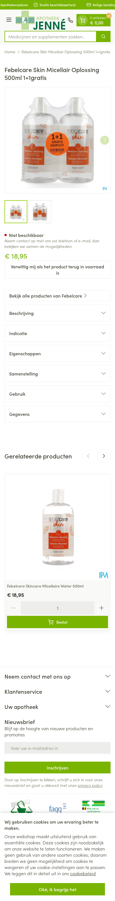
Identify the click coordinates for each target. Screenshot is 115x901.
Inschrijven (57, 767)
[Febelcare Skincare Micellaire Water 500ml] (57, 527)
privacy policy (90, 785)
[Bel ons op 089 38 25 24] (70, 20)
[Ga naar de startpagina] (40, 20)
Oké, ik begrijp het (57, 889)
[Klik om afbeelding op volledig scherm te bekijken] (57, 140)
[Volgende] (104, 140)
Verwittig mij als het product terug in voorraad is (57, 269)
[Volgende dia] (104, 456)
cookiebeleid (83, 873)
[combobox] (50, 36)
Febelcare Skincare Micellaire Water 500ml (45, 586)
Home (9, 51)
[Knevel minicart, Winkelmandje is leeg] (83, 20)
